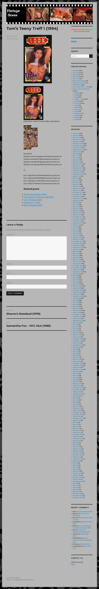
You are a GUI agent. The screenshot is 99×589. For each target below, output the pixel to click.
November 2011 (77, 455)
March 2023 (76, 186)
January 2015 (77, 386)
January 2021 (77, 239)
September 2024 (78, 150)
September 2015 (78, 369)
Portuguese (78, 113)
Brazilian (77, 93)
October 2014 (77, 392)
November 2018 (77, 292)
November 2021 (77, 219)
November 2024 (78, 145)
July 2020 (76, 251)
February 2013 (77, 430)
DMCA (73, 564)
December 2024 (78, 143)
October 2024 (77, 148)
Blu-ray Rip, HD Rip (79, 81)
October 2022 (77, 196)
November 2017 (77, 316)
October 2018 (77, 294)
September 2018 (78, 296)
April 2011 (76, 469)
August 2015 (76, 371)
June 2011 (76, 465)
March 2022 (76, 211)
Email (9, 273)
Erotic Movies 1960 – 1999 (81, 87)
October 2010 (77, 479)
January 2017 (77, 337)
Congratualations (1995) (84, 511)
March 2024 (76, 162)
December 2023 (78, 168)
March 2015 (76, 382)
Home (74, 41)
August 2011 (76, 461)
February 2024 (77, 164)
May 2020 (76, 255)
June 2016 (76, 351)
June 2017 (76, 327)
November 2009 (78, 498)
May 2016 (76, 353)
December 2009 (78, 495)
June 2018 (76, 302)
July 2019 (75, 276)
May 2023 (76, 182)
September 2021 (78, 223)
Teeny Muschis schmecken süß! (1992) (38, 197)
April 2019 (76, 282)
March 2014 (76, 406)
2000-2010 (76, 79)
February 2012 (77, 449)
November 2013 (77, 414)
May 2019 (76, 280)
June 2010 (76, 485)
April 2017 (76, 331)
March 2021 (76, 235)
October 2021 (77, 221)
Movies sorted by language (81, 89)
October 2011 (77, 457)
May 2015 (76, 377)
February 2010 (77, 493)
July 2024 (76, 154)
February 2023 (77, 188)
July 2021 (75, 227)
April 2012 (76, 445)
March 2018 (76, 308)
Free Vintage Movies (13, 578)
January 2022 (77, 215)
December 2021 (78, 217)
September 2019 (78, 272)
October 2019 (77, 270)
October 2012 (77, 436)
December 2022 (78, 192)
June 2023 (76, 180)
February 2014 (77, 408)
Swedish (77, 117)
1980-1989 (76, 75)
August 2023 (77, 176)
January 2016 (77, 361)
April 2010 (76, 489)
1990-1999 (9, 39)
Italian (76, 107)
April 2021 (76, 233)
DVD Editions (77, 85)
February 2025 (77, 139)
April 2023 (76, 184)
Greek (76, 105)
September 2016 (78, 345)
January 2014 (77, 410)
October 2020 (77, 245)
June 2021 (76, 229)
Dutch (76, 97)
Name (9, 264)
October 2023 (77, 172)
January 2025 (77, 141)
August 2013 (76, 420)
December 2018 (77, 290)
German (15, 39)
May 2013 (76, 424)
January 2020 (77, 264)
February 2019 (77, 286)
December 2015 (77, 363)
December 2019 (77, 266)
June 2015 (76, 375)
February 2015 (77, 384)
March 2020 (76, 259)
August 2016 (76, 347)
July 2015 (75, 373)
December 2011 (77, 453)
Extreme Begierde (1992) (33, 205)
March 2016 (76, 357)
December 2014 (77, 388)
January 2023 (77, 190)
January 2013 (77, 432)
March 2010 (76, 491)
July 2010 (75, 483)
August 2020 (77, 249)
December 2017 (77, 314)
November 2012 (77, 434)
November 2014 (77, 390)
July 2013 (75, 422)
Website (9, 283)
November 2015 (77, 365)
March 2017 (76, 333)
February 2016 (77, 359)
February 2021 (77, 237)
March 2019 (76, 284)
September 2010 (78, 481)
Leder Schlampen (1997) (33, 200)
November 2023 (78, 170)
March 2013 (76, 428)
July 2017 (75, 325)
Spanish (76, 115)
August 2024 (77, 152)
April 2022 (76, 209)
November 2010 (77, 477)
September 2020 (78, 247)
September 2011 (78, 459)
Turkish (76, 119)
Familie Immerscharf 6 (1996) (35, 194)
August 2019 (76, 274)
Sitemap (9, 580)
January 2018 (77, 312)
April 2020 (76, 257)
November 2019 (77, 268)
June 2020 (76, 253)
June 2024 (76, 156)
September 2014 (78, 394)
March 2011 (76, 471)
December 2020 (78, 241)
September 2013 (78, 418)
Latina (76, 111)
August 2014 (76, 396)
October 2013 (77, 416)
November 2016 (77, 341)
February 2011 (77, 473)
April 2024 (76, 160)
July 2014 (75, 398)
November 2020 (78, 243)
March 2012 (76, 447)
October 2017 (77, 318)
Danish (76, 95)
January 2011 (77, 475)
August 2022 (77, 200)
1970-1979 (76, 73)
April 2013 (76, 426)
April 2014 (76, 404)
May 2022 (76, 207)
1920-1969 (76, 71)
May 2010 (76, 487)
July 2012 (75, 443)
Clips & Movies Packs (79, 83)
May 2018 (76, 304)
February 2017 (77, 335)
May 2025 (76, 133)
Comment (10, 234)
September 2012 (78, 438)
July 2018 (75, 300)
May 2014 (76, 402)
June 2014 (76, 400)
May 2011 (75, 467)
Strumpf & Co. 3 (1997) (32, 202)
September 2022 (78, 198)
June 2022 (76, 205)
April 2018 (76, 306)
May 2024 (76, 158)
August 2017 (76, 323)
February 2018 (77, 310)
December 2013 (77, 412)
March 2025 (76, 137)
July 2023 (76, 178)
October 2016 (77, 343)
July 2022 (76, 202)
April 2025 (76, 135)
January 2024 (77, 166)
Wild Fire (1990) (85, 544)
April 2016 (76, 355)
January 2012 (77, 451)
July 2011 (75, 463)
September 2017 (78, 320)
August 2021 (76, 225)
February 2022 (77, 213)
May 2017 (75, 329)
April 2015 (76, 379)
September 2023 (78, 174)
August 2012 (76, 441)
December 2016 (77, 339)
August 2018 (76, 298)
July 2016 (75, 349)
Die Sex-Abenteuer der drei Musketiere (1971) (82, 540)
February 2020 (77, 261)
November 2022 (78, 194)
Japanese (77, 109)
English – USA (78, 99)
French (76, 101)
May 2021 (76, 231)
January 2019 (77, 288)
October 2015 (77, 367)
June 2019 (76, 278)
